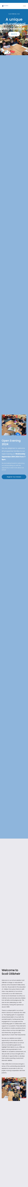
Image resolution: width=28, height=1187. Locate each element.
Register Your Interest (14, 477)
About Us (14, 34)
